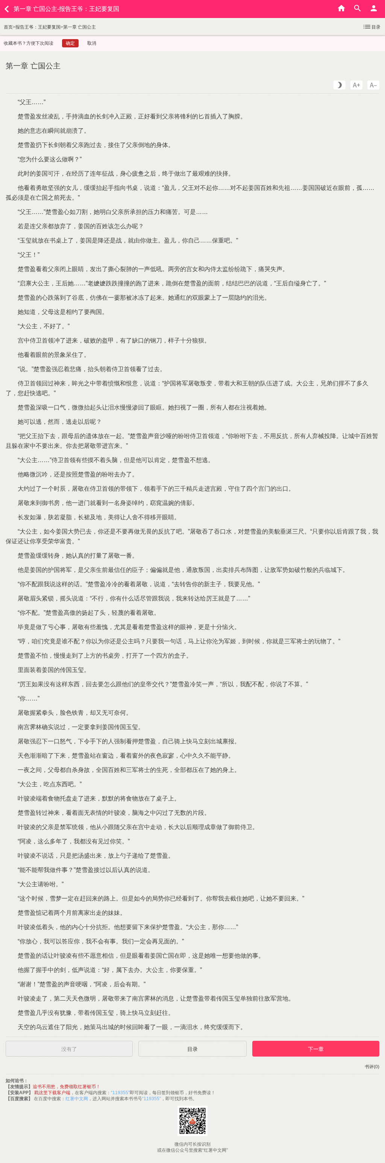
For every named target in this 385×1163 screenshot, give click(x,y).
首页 (8, 27)
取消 (91, 43)
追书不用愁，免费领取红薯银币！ (66, 1086)
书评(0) (372, 1066)
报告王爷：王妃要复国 (38, 27)
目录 (375, 27)
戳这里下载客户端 (52, 1092)
